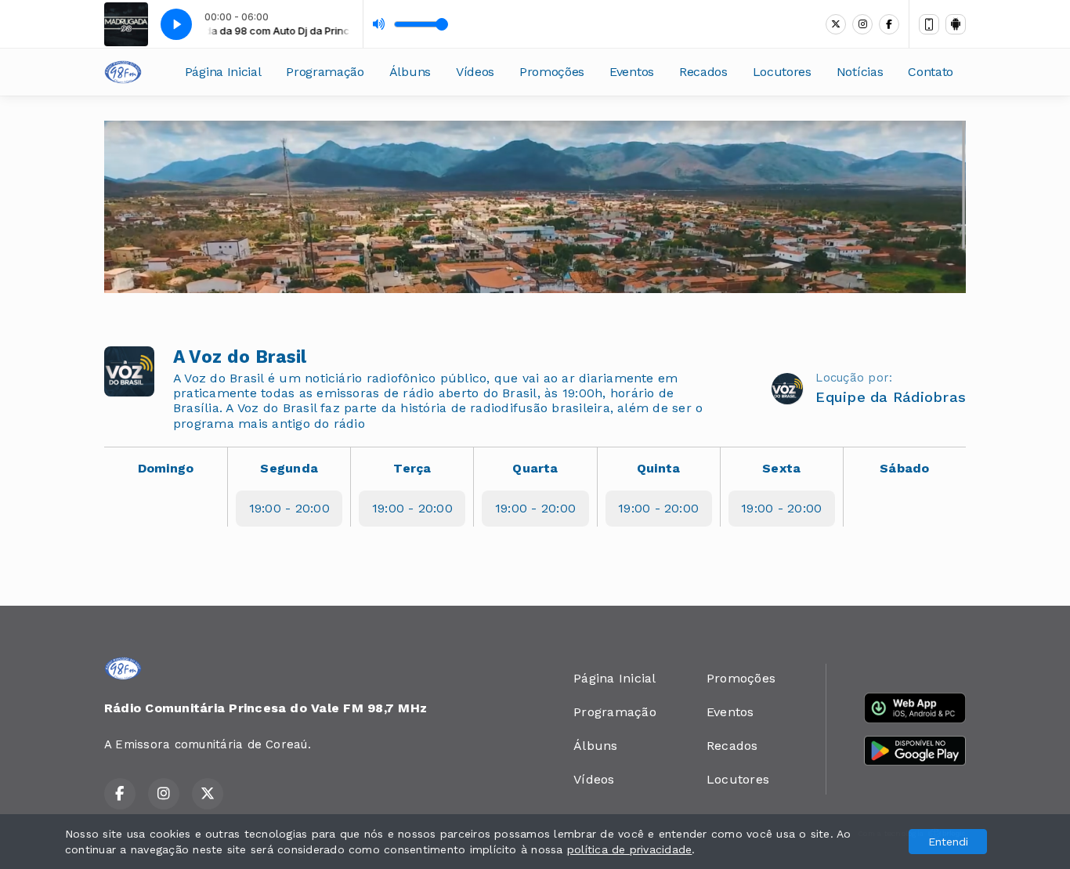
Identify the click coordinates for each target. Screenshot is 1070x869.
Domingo (166, 468)
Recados (703, 71)
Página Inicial (223, 71)
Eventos (631, 71)
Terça (412, 468)
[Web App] (929, 24)
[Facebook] (889, 24)
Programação (324, 71)
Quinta (658, 468)
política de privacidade (629, 849)
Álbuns (410, 71)
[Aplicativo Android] (955, 24)
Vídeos (475, 71)
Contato (930, 71)
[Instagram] (862, 24)
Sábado (904, 468)
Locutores (782, 71)
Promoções (551, 71)
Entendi (948, 841)
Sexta (781, 468)
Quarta (535, 468)
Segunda (289, 468)
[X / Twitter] (836, 24)
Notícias (860, 71)
